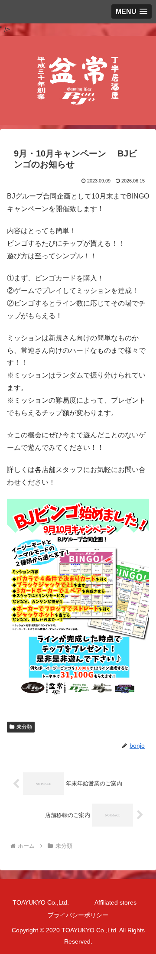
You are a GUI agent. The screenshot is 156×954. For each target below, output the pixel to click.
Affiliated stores (115, 902)
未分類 (24, 727)
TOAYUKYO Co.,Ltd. (41, 902)
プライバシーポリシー (78, 915)
